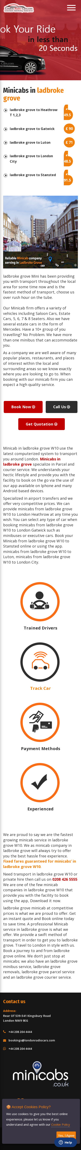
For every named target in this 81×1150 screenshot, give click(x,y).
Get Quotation (40, 424)
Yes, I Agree (66, 1135)
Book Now (21, 406)
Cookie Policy (60, 1124)
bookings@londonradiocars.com (32, 1040)
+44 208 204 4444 (20, 1032)
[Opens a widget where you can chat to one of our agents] (65, 1143)
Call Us (60, 406)
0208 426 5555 (64, 879)
